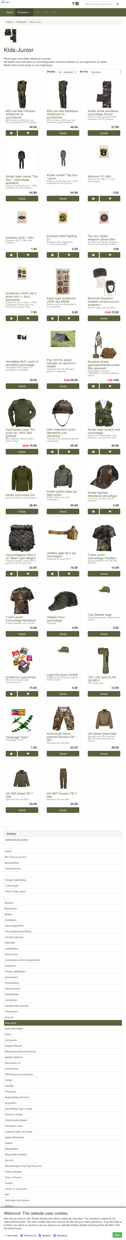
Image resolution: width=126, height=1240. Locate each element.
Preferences (30, 1235)
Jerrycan (9, 1017)
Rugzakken (11, 1103)
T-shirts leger (12, 885)
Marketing (62, 1235)
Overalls (9, 1085)
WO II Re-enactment (15, 857)
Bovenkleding (12, 862)
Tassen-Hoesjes (13, 1171)
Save (117, 1235)
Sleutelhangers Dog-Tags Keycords (23, 1165)
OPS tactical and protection (19, 1074)
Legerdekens (12, 948)
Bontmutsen (11, 908)
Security (9, 1160)
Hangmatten (11, 1011)
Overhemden (12, 1068)
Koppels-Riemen (13, 1045)
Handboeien (11, 1000)
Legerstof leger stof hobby (18, 1131)
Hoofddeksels (12, 994)
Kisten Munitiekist (14, 1028)
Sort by (84, 71)
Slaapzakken (11, 1148)
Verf (7, 1194)
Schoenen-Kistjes (14, 1114)
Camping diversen (14, 937)
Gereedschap (12, 982)
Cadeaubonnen (13, 868)
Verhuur (9, 1205)
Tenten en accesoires (16, 1188)
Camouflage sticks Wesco (18, 931)
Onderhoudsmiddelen (16, 1120)
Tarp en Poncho (13, 1177)
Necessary (12, 1235)
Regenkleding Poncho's (17, 1097)
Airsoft (8, 851)
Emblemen (10, 965)
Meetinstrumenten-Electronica (20, 1051)
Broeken (9, 902)
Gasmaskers (11, 977)
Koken (8, 1034)
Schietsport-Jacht (14, 1125)
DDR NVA (10, 942)
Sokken (9, 1143)
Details (63, 133)
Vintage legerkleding (15, 879)
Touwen (9, 1183)
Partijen (9, 1080)
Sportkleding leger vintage (18, 1108)
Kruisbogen (11, 920)
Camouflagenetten (14, 925)
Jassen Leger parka (15, 891)
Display (51, 71)
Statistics (46, 1235)
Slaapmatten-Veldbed (16, 1154)
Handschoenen (13, 988)
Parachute (10, 1091)
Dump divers (11, 954)
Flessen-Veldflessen (15, 971)
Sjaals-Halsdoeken (14, 1137)
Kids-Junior (11, 1022)
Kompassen (11, 1040)
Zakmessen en (12, 1062)
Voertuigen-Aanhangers (17, 1200)
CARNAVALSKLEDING (16, 839)
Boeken (9, 914)
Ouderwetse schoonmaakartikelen (22, 960)
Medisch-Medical (13, 1057)
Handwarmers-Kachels (17, 1005)
